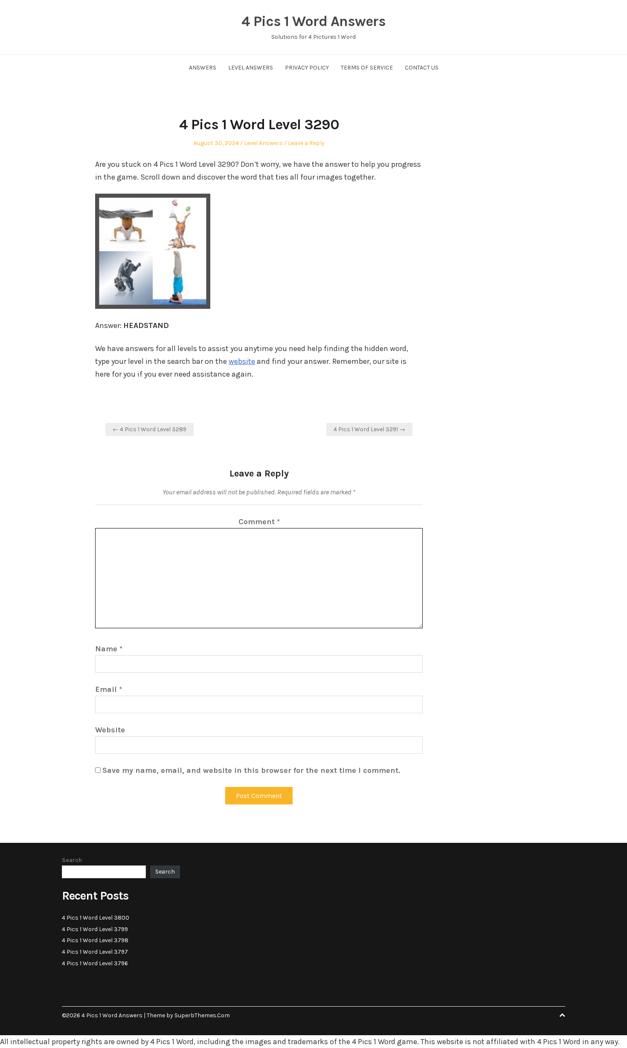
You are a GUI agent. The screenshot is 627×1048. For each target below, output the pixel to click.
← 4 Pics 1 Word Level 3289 (149, 429)
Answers (202, 67)
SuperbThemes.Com (202, 1015)
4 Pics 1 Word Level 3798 (95, 940)
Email (108, 689)
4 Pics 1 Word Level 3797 (95, 951)
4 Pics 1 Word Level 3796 (95, 963)
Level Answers (250, 67)
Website (110, 729)
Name (108, 648)
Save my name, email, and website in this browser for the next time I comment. (251, 770)
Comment (259, 521)
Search (72, 860)
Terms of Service (367, 67)
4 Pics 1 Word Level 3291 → (369, 429)
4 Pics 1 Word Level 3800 (95, 917)
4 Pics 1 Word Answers (313, 21)
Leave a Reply (306, 143)
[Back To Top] (562, 1015)
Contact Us (421, 67)
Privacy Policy (307, 67)
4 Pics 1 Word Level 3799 (95, 929)
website (242, 361)
